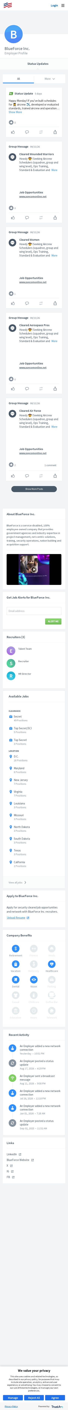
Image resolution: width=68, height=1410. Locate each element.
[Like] (11, 122)
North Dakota (22, 827)
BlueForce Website (18, 1160)
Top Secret (20, 740)
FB (9, 1177)
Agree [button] (55, 1398)
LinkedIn (12, 1154)
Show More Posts (34, 489)
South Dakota (22, 838)
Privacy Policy (11, 1406)
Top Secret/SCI (23, 728)
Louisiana (19, 803)
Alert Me (53, 621)
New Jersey (21, 780)
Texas (17, 850)
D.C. (16, 756)
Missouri (19, 815)
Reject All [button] (34, 1398)
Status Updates (37, 64)
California (19, 862)
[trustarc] (57, 1406)
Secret (18, 716)
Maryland (19, 768)
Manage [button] (13, 1398)
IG (8, 1171)
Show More (15, 112)
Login (54, 5)
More (54, 170)
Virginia (18, 791)
